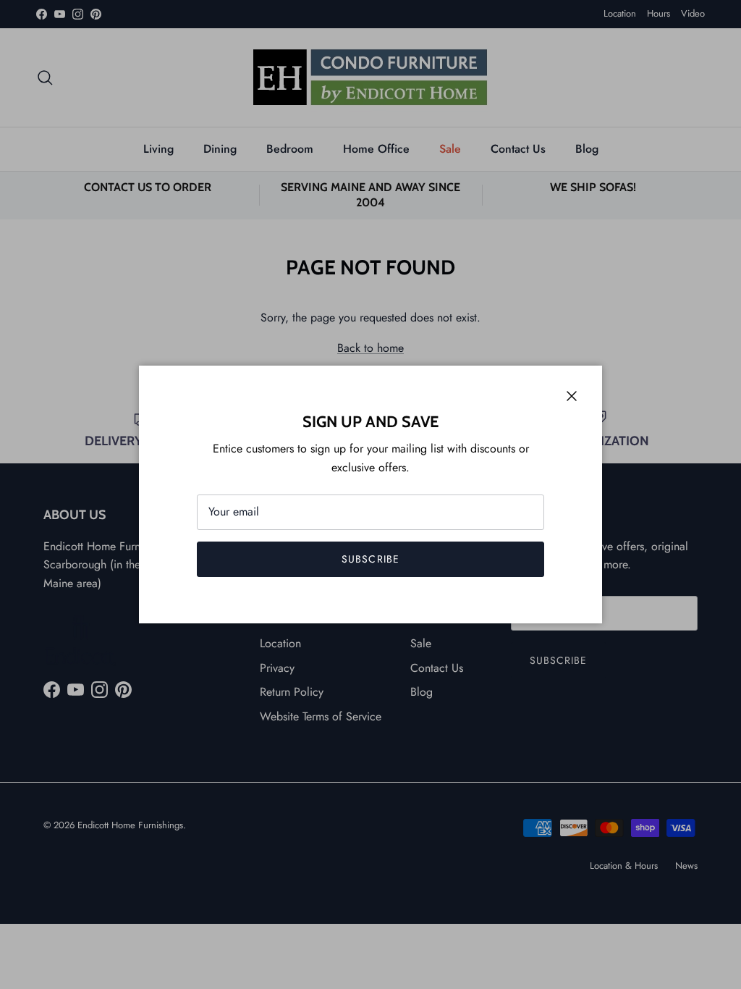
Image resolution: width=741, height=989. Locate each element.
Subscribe (370, 559)
